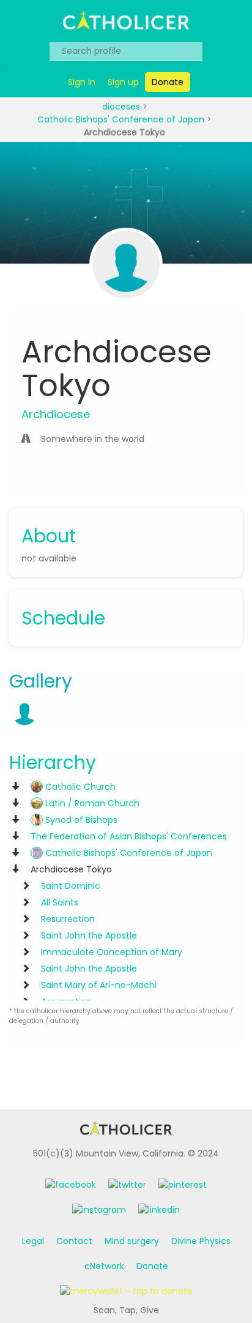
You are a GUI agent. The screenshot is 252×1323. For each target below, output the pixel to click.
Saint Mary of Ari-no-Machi (99, 985)
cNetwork (104, 1266)
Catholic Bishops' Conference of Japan (122, 119)
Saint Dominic (70, 886)
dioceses (122, 106)
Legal (33, 1241)
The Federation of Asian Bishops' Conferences (129, 836)
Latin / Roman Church (91, 803)
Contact (74, 1241)
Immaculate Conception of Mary (111, 952)
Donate (152, 1266)
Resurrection (68, 919)
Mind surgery (132, 1241)
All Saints (59, 902)
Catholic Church (79, 787)
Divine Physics (201, 1241)
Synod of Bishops (80, 820)
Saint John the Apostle (89, 935)
